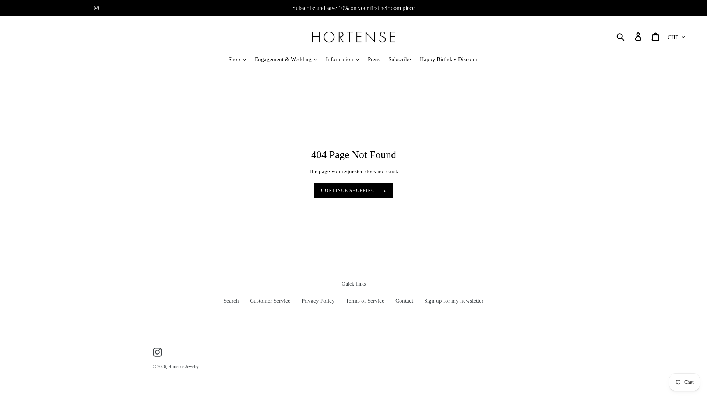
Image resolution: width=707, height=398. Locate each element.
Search (231, 301)
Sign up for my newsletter (453, 301)
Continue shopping (348, 190)
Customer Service (270, 301)
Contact (404, 301)
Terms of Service (365, 301)
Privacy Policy (318, 301)
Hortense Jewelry (183, 366)
